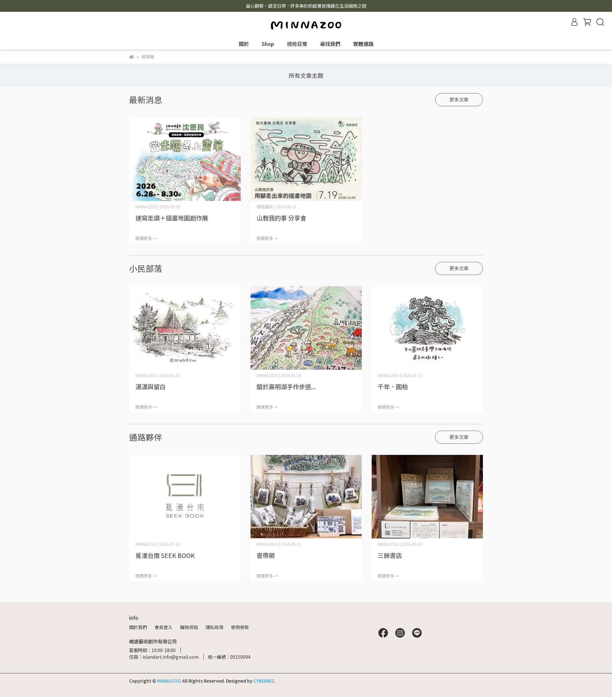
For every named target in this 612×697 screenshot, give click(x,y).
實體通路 (363, 43)
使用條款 (240, 627)
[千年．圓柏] (427, 328)
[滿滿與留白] (185, 328)
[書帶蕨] (306, 497)
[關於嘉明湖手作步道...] (306, 328)
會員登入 (163, 627)
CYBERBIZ (263, 681)
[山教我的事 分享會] (306, 159)
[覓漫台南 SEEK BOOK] (185, 497)
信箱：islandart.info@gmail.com (164, 657)
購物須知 (189, 627)
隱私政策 (214, 627)
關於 (244, 43)
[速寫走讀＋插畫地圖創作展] (185, 159)
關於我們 (138, 627)
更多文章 (459, 99)
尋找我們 (330, 43)
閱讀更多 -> (146, 238)
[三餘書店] (427, 497)
